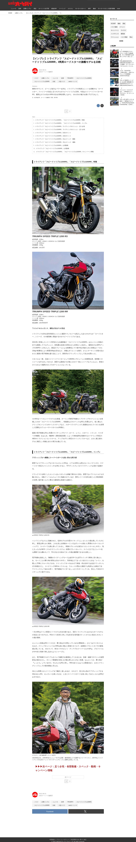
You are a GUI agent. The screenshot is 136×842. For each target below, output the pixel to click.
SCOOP (113, 23)
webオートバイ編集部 (46, 72)
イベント (122, 27)
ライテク (123, 30)
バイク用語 (124, 37)
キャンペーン (115, 30)
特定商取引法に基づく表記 (78, 839)
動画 (119, 23)
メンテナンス (115, 33)
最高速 (123, 33)
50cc (131, 37)
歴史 (124, 23)
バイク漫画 (114, 27)
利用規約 (52, 839)
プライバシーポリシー (62, 839)
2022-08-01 (42, 70)
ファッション (115, 37)
